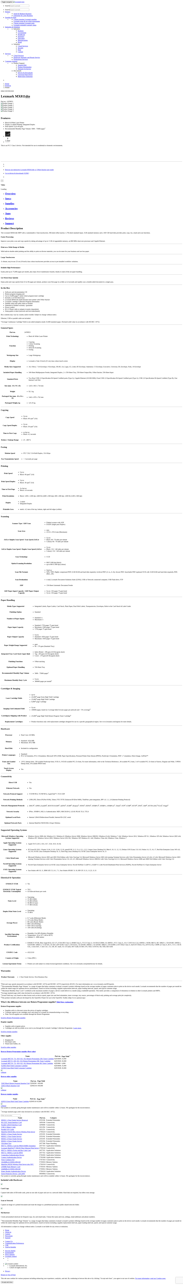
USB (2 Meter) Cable (8, 1127)
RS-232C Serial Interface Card (11, 1122)
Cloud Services (23, 46)
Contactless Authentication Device (12, 1155)
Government (22, 33)
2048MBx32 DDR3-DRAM (10, 1169)
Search (7, 6)
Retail (20, 42)
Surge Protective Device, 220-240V (13, 1174)
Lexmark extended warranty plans (25, 25)
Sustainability (9, 1252)
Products (8, 86)
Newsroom (8, 1236)
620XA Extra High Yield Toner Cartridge (15, 1101)
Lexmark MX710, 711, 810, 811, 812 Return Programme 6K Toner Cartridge (27, 1063)
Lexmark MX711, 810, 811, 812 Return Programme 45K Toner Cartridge (25, 1061)
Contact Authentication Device (11, 1157)
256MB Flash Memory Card (10, 1167)
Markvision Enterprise (25, 76)
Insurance (21, 36)
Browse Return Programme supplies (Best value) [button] (18, 1051)
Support (7, 1238)
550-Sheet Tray (6, 1143)
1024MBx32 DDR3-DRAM (10, 1162)
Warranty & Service (24, 69)
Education (21, 38)
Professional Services (21, 59)
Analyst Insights (10, 1247)
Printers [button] (7, 12)
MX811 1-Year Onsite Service (11, 1136)
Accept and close (7, 1282)
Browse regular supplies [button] (9, 1094)
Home (7, 84)
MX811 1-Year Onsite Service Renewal (14, 1120)
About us (8, 1232)
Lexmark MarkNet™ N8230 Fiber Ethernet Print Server (20, 1148)
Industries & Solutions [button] (12, 27)
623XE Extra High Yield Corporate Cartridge (16, 1068)
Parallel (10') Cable (7, 1129)
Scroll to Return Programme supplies (13, 1018)
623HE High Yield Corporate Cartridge (14, 1066)
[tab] (93, 193)
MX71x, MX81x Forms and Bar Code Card (16, 1150)
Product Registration (24, 67)
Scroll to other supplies (8, 1047)
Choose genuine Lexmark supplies (25, 19)
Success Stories (10, 1251)
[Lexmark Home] (18, 2)
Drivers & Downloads (25, 73)
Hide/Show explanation (64, 1002)
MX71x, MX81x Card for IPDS (12, 1153)
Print (19, 50)
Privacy (7, 1271)
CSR (6, 1245)
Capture (20, 52)
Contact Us (9, 1241)
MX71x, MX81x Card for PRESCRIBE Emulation (18, 1146)
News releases (10, 1254)
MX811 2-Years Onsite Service (11, 1134)
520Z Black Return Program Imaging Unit (15, 1083)
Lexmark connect (11, 1256)
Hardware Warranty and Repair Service (27, 57)
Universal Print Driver (25, 75)
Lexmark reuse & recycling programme (27, 21)
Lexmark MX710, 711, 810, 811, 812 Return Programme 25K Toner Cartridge (27, 1059)
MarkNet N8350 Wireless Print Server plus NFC (17, 1164)
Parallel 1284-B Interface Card (11, 1125)
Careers (7, 1234)
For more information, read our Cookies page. (150, 1278)
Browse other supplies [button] (9, 1076)
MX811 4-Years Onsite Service (11, 1139)
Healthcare (21, 35)
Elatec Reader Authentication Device (13, 1171)
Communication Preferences (14, 1243)
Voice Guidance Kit (7, 1160)
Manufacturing (23, 40)
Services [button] (8, 54)
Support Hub (22, 65)
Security (20, 48)
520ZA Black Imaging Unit (10, 1086)
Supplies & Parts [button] (10, 17)
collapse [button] (3, 1072)
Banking (21, 31)
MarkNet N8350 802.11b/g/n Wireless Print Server (18, 1132)
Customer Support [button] (11, 61)
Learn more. (77, 1028)
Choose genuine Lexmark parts (24, 23)
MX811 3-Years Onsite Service (11, 1141)
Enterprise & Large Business (23, 15)
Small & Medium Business (22, 14)
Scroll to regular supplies (9, 1032)
